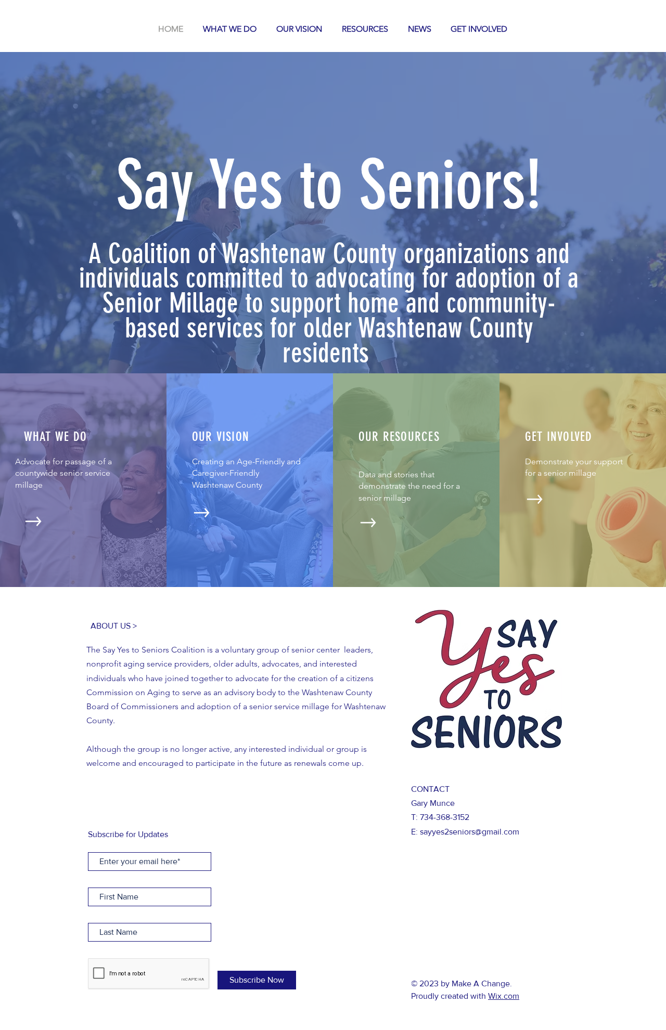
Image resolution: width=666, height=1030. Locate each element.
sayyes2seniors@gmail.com (469, 831)
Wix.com (503, 996)
